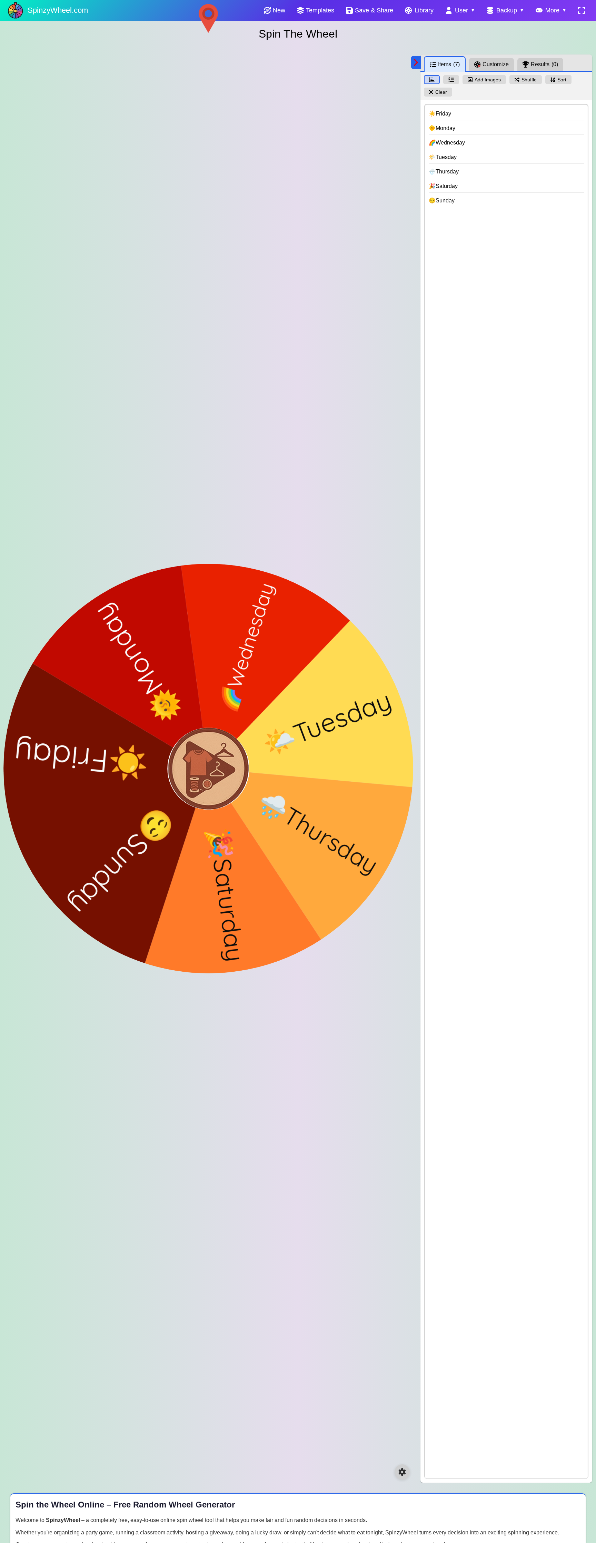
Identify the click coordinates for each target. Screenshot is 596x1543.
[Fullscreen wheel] (581, 10)
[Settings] (402, 1472)
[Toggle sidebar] (416, 62)
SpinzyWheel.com (58, 10)
